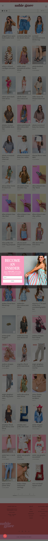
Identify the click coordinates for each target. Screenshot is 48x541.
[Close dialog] (45, 257)
